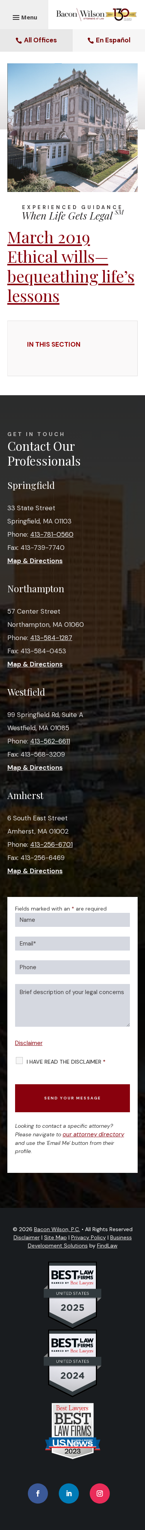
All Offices (40, 40)
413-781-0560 (51, 534)
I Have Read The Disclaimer (66, 1061)
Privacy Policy (88, 1237)
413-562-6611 (50, 741)
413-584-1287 (51, 637)
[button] (137, 1473)
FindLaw (107, 1245)
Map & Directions (35, 561)
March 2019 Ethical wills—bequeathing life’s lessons (71, 266)
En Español (113, 40)
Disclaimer (29, 1043)
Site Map (55, 1237)
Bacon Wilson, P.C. (57, 1229)
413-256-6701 (51, 844)
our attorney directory (93, 1134)
